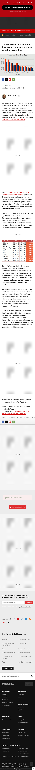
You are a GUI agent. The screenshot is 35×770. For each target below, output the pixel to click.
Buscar (32, 676)
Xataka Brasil (5, 751)
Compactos (22, 643)
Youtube (17, 619)
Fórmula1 (5, 639)
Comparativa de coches (7, 657)
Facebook (3, 79)
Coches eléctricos (24, 639)
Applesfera (5, 699)
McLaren (20, 35)
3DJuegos (21, 694)
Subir (28, 684)
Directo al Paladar (7, 720)
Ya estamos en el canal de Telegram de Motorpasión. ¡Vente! (18, 30)
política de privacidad (25, 607)
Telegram (25, 619)
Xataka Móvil (5, 697)
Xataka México (6, 748)
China (13, 35)
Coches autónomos (24, 656)
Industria (12, 418)
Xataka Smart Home (7, 702)
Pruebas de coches (24, 649)
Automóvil (28, 35)
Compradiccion (6, 738)
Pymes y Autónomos (23, 735)
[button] (13, 96)
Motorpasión (21, 720)
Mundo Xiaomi (6, 705)
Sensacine (21, 707)
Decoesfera (5, 735)
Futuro (4, 662)
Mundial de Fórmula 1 (25, 662)
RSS (29, 619)
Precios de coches (24, 653)
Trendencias (5, 732)
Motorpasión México (23, 756)
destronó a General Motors (13, 120)
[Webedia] (8, 685)
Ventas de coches (24, 418)
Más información (27, 768)
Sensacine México (23, 751)
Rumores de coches (8, 653)
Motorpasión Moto (23, 722)
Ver (18, 507)
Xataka (4, 694)
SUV (3, 649)
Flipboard (10, 79)
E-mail (13, 79)
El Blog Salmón (22, 732)
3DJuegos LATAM (23, 748)
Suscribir (29, 602)
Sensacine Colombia (23, 754)
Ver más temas (7, 668)
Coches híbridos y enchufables (8, 644)
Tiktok (7, 622)
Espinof (20, 709)
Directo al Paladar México (9, 756)
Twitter (6, 79)
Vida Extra (21, 697)
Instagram (21, 619)
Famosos (6, 35)
